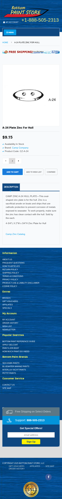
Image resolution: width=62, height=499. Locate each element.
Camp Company (20, 147)
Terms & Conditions (12, 276)
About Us (7, 259)
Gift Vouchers (10, 301)
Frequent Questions (13, 263)
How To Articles (11, 266)
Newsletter (8, 330)
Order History (10, 323)
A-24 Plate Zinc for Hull (27, 42)
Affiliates (7, 305)
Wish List (7, 326)
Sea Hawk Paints (10, 363)
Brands (6, 298)
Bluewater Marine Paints (15, 366)
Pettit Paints (9, 373)
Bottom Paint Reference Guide (18, 341)
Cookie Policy (9, 286)
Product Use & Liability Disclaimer (20, 283)
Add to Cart (13, 172)
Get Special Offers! (31, 428)
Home (5, 42)
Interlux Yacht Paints (14, 370)
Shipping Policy (10, 273)
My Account (8, 320)
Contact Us (8, 385)
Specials (7, 308)
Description (11, 187)
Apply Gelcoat (10, 345)
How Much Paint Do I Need (15, 351)
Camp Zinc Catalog (15, 234)
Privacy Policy (10, 279)
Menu (11, 32)
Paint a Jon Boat (10, 348)
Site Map (6, 388)
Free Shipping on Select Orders (33, 411)
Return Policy (10, 269)
